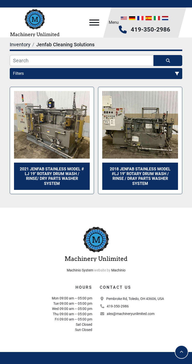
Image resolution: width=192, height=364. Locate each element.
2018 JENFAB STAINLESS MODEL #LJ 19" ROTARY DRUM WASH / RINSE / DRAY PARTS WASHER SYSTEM (140, 176)
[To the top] (181, 352)
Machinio (118, 270)
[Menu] (94, 23)
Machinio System (80, 270)
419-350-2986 (150, 29)
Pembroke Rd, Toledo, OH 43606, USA (135, 299)
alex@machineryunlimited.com (130, 314)
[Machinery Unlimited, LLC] (96, 243)
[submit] (168, 60)
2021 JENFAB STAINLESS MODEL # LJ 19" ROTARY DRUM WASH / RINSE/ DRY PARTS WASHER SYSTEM (52, 176)
